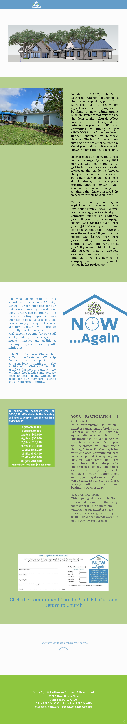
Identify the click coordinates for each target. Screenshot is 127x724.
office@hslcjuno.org (47, 706)
